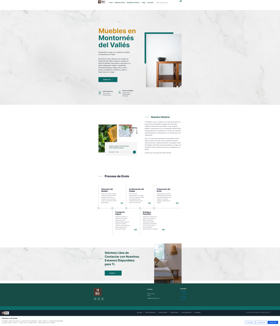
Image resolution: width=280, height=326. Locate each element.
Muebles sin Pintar (133, 2)
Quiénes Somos (119, 2)
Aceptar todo (273, 322)
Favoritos (183, 296)
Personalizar (250, 322)
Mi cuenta (183, 291)
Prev (177, 86)
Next (181, 86)
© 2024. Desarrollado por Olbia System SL (258, 312)
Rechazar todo (261, 322)
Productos (183, 299)
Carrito (184, 294)
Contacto (150, 2)
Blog (143, 2)
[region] (140, 321)
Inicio (111, 2)
